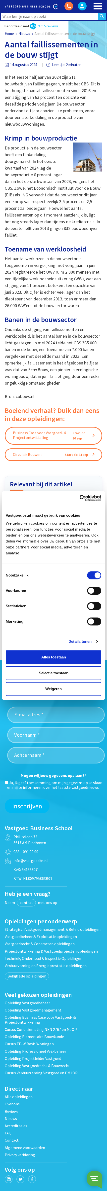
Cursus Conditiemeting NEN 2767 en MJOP (41, 1029)
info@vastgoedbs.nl (30, 860)
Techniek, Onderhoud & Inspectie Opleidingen (43, 958)
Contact (12, 1140)
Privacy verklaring (20, 1154)
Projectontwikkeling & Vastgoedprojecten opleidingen (51, 951)
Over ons (12, 1103)
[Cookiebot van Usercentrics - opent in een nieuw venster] (79, 498)
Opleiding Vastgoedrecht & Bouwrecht (37, 1065)
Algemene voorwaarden (25, 1147)
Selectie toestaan (53, 673)
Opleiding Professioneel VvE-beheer (35, 1051)
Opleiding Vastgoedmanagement (33, 1010)
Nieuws (24, 33)
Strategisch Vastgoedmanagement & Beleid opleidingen (53, 929)
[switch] (94, 591)
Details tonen (80, 641)
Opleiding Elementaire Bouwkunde (34, 1036)
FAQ (8, 1132)
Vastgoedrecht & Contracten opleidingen (40, 943)
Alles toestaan (53, 657)
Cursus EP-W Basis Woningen (29, 1043)
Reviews (11, 1111)
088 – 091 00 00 (25, 851)
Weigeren (53, 689)
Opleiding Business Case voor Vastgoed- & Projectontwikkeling (40, 1019)
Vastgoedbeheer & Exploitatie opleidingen (41, 936)
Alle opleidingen (19, 1096)
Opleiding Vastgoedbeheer (27, 1002)
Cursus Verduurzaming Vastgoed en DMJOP (41, 1072)
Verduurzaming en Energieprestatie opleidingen (46, 965)
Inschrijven (27, 806)
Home (9, 33)
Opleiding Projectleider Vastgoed (33, 1058)
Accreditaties (16, 1125)
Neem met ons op (31, 902)
